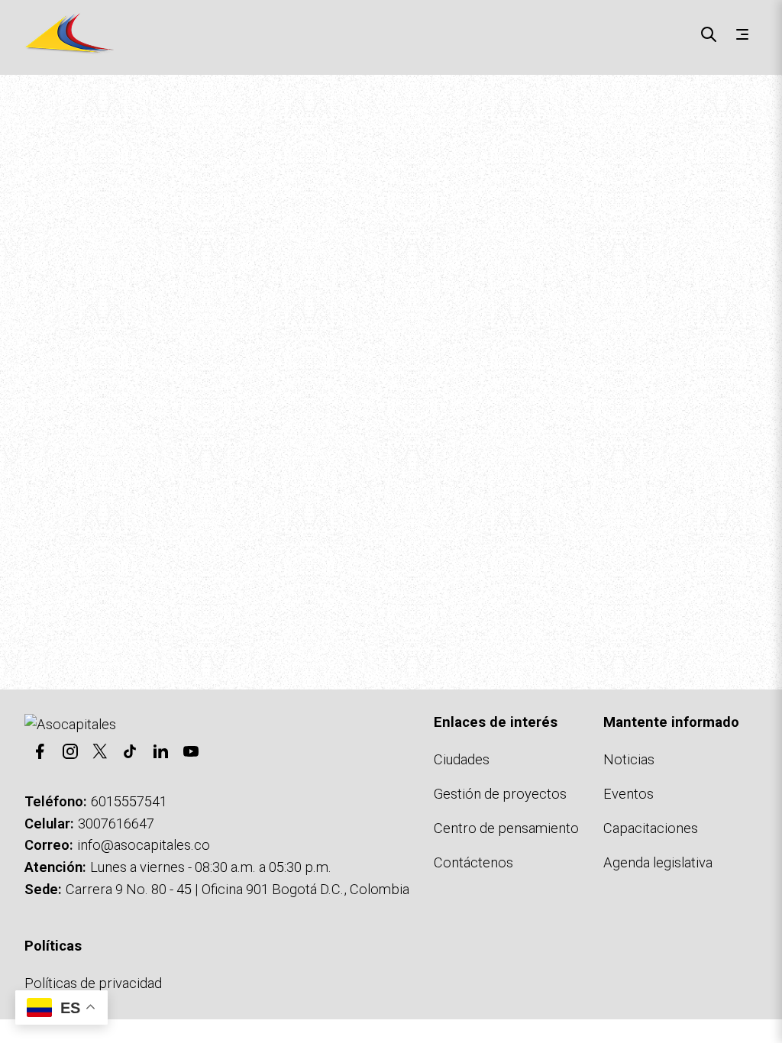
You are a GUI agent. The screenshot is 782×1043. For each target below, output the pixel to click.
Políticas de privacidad (93, 983)
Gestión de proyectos (500, 794)
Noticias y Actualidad (161, 582)
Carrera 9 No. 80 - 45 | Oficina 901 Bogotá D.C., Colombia (237, 889)
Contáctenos (423, 582)
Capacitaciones (650, 828)
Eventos (628, 794)
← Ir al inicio (49, 582)
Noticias (628, 759)
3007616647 (116, 823)
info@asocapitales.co (143, 845)
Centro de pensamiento (506, 828)
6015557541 (129, 801)
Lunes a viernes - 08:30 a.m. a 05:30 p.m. (210, 867)
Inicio (26, 103)
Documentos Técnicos (303, 582)
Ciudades (462, 759)
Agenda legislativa (658, 862)
